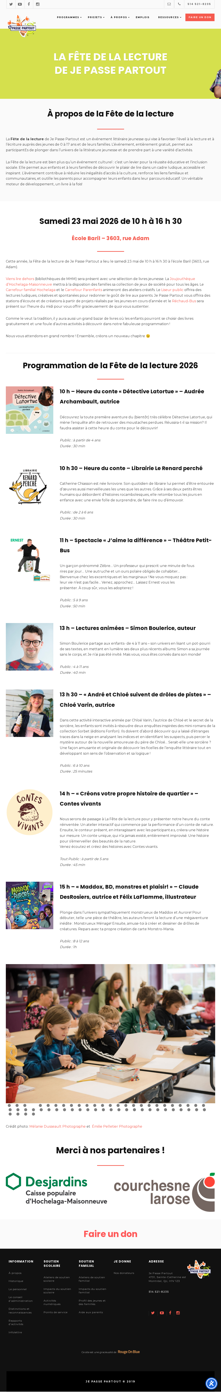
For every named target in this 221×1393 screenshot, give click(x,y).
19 (149, 1105)
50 (189, 1110)
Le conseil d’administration (21, 1298)
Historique (16, 1281)
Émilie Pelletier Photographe (117, 1126)
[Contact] (169, 4)
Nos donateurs (124, 1273)
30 (33, 1110)
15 (118, 1105)
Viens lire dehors (20, 279)
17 (133, 1105)
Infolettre (15, 1332)
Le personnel (18, 1289)
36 (80, 1110)
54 (18, 1114)
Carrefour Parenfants (83, 290)
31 (41, 1110)
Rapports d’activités (16, 1322)
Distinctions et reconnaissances (20, 1310)
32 (49, 1110)
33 (57, 1110)
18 (141, 1105)
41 (119, 1110)
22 (172, 1105)
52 (204, 1110)
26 (203, 1105)
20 (157, 1105)
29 (26, 1110)
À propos (15, 1273)
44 (142, 1110)
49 (181, 1110)
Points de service (56, 1312)
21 (165, 1105)
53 (10, 1114)
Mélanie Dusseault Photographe (57, 1126)
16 (126, 1105)
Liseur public (172, 290)
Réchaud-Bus (184, 301)
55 (26, 1114)
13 (102, 1105)
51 (196, 1110)
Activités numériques (52, 1302)
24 (188, 1105)
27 (10, 1110)
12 (95, 1105)
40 (111, 1110)
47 (165, 1110)
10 (79, 1105)
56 (33, 1114)
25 (196, 1105)
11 (87, 1105)
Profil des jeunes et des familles (92, 1302)
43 (134, 1110)
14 (110, 1105)
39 (103, 1110)
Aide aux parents (91, 1312)
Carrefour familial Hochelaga (30, 290)
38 (95, 1110)
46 (158, 1110)
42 (127, 1110)
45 (150, 1110)
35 (72, 1110)
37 (88, 1110)
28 (18, 1110)
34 (64, 1110)
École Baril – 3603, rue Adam (110, 238)
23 (180, 1105)
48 (173, 1110)
